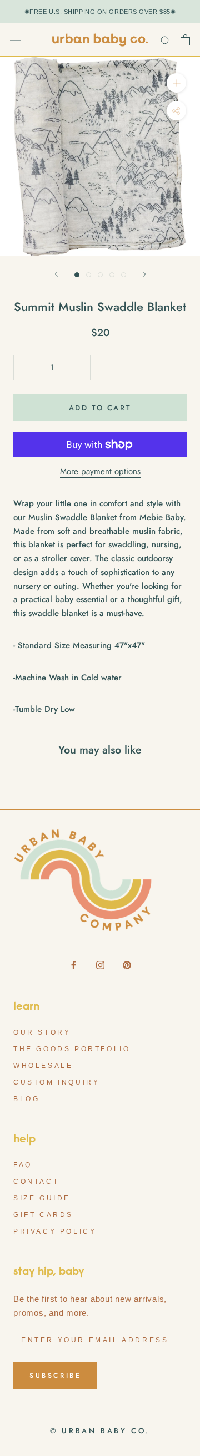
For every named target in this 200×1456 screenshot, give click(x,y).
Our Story (42, 1032)
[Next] (144, 274)
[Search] (166, 40)
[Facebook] (73, 964)
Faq (22, 1165)
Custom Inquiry (56, 1082)
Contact (36, 1181)
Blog (26, 1099)
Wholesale (43, 1066)
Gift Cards (43, 1215)
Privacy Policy (54, 1231)
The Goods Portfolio (71, 1049)
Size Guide (42, 1198)
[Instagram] (100, 964)
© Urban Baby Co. (100, 1431)
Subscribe (55, 1376)
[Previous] (56, 274)
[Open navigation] (15, 39)
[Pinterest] (127, 964)
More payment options (100, 471)
